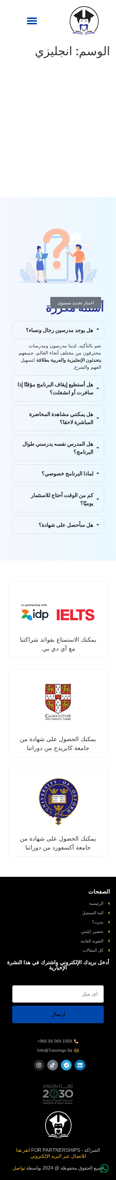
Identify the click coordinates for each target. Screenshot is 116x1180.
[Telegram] (66, 1065)
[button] (32, 20)
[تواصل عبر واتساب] (104, 1168)
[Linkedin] (80, 1065)
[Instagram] (39, 1065)
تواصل (18, 1167)
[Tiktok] (52, 1065)
